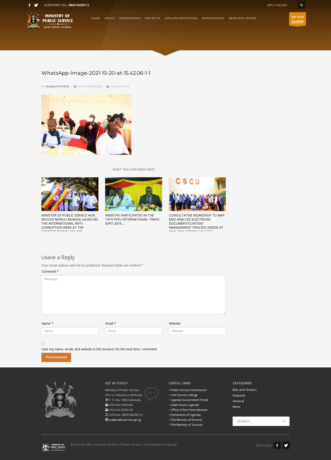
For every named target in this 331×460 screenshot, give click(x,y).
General (238, 401)
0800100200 (76, 5)
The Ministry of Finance (186, 420)
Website (175, 323)
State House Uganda (185, 405)
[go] (284, 421)
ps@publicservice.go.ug (125, 420)
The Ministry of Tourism (187, 425)
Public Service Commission (189, 390)
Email (110, 323)
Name (47, 323)
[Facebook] (29, 5)
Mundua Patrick (58, 86)
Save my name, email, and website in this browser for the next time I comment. (99, 349)
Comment (50, 271)
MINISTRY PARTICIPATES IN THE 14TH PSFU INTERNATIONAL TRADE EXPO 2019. (132, 219)
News (236, 407)
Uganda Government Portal (189, 400)
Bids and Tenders (245, 390)
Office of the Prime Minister (189, 410)
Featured (239, 395)
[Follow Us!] (286, 445)
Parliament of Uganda (186, 415)
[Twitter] (36, 5)
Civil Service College (184, 395)
